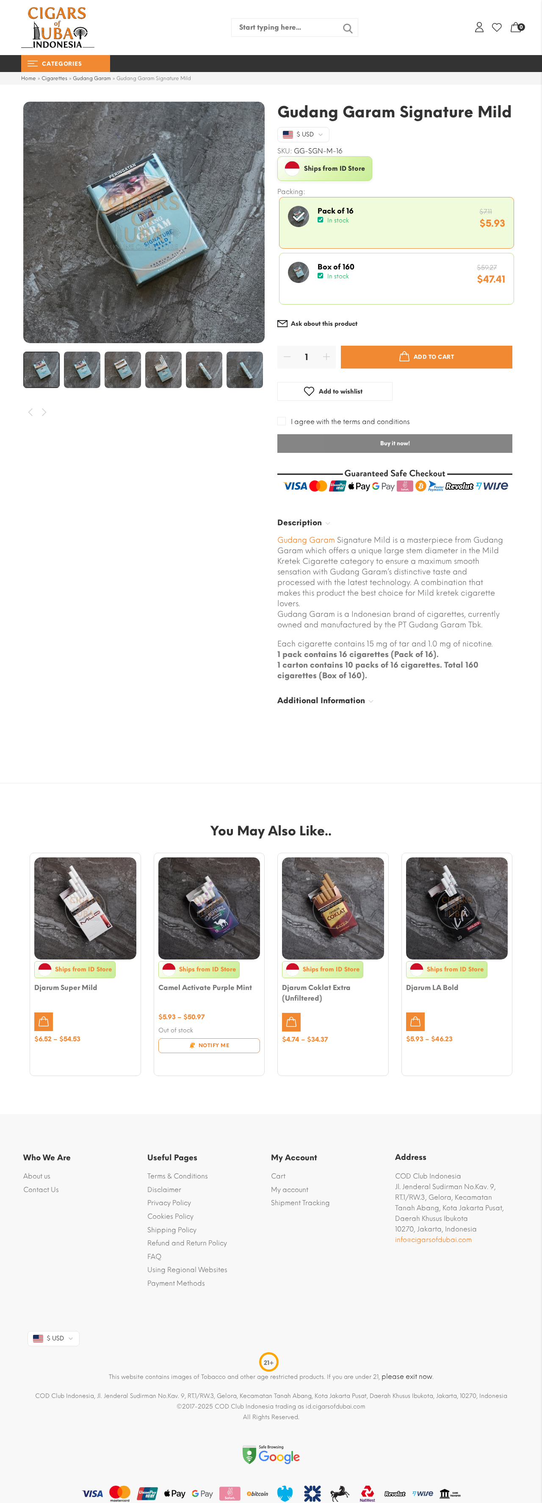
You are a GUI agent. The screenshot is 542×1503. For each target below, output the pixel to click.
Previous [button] (30, 412)
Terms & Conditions (177, 1176)
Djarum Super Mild (65, 988)
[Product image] (85, 908)
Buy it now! (395, 443)
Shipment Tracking (300, 1203)
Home (28, 78)
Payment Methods (176, 1283)
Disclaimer (164, 1190)
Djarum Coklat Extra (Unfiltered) (316, 993)
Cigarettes (54, 78)
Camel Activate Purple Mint (205, 988)
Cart (278, 1176)
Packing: (291, 192)
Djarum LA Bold (432, 988)
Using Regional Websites (187, 1270)
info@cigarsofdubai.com (433, 1240)
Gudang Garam (92, 78)
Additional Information (321, 700)
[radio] (396, 223)
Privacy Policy (169, 1203)
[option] (144, 222)
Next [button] (44, 412)
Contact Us (41, 1190)
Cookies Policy (170, 1216)
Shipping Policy (171, 1230)
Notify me (214, 1045)
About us (36, 1176)
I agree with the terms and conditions (350, 422)
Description (299, 522)
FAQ (154, 1257)
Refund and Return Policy (187, 1243)
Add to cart (434, 357)
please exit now (407, 1377)
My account (289, 1190)
